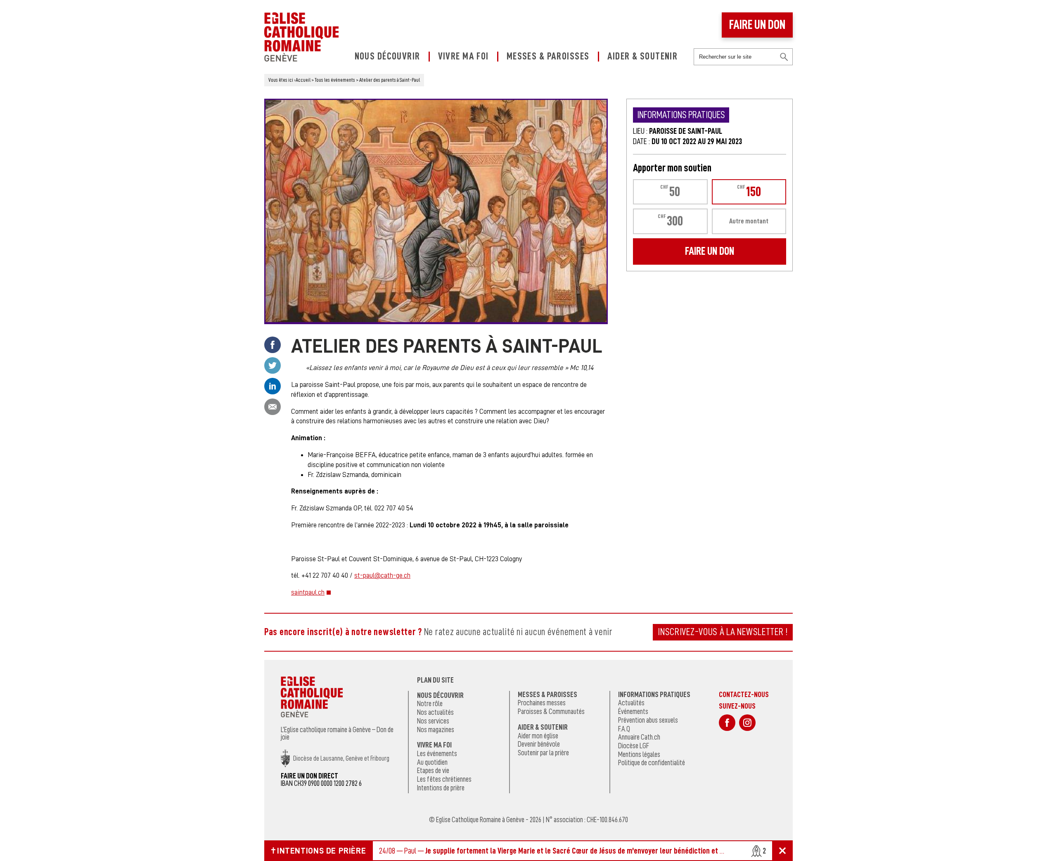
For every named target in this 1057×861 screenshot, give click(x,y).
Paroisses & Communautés (551, 711)
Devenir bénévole (539, 744)
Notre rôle (430, 703)
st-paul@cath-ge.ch (382, 575)
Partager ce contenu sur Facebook (272, 345)
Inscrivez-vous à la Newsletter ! (723, 632)
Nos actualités (435, 712)
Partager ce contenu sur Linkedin (272, 386)
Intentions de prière (441, 788)
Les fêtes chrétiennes (444, 779)
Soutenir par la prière (543, 753)
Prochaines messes (542, 703)
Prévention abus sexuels (648, 720)
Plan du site (435, 680)
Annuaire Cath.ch (639, 737)
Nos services (433, 721)
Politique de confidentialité (651, 762)
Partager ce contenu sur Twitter (272, 365)
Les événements (437, 753)
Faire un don (757, 25)
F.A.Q (624, 729)
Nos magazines (435, 729)
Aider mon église (538, 736)
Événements (633, 711)
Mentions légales (639, 754)
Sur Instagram (747, 722)
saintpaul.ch (308, 592)
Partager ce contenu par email (272, 406)
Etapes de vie (433, 770)
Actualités (631, 703)
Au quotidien (432, 762)
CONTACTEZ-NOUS (744, 694)
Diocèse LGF (633, 746)
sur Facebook (727, 722)
